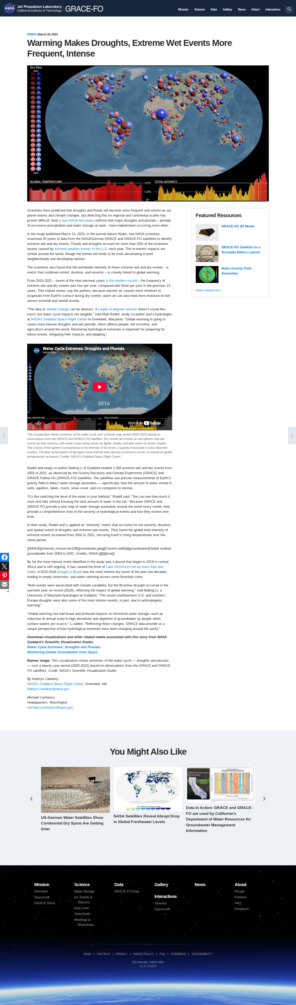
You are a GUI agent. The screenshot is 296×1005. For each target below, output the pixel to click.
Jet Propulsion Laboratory (39, 6)
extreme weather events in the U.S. (81, 249)
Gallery (161, 884)
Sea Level (81, 908)
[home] (86, 9)
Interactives (165, 896)
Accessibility (202, 953)
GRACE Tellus (44, 903)
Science (82, 884)
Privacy (121, 953)
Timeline (160, 903)
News (31, 34)
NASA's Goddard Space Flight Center (59, 319)
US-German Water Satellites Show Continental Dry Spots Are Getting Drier (72, 823)
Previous (31, 799)
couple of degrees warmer (118, 309)
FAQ (238, 903)
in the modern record (121, 281)
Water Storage (84, 891)
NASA (9, 8)
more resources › (209, 290)
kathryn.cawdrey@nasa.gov (48, 689)
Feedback (242, 909)
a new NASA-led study (76, 220)
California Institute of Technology (39, 11)
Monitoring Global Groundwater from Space (62, 652)
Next (265, 799)
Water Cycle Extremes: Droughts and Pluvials (63, 647)
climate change (57, 309)
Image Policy (144, 953)
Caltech (103, 953)
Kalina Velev (156, 962)
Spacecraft (42, 897)
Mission (41, 884)
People (240, 891)
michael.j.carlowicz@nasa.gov (50, 707)
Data (118, 884)
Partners (241, 897)
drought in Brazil (69, 572)
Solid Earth (82, 914)
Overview (41, 891)
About (240, 884)
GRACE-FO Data (126, 891)
